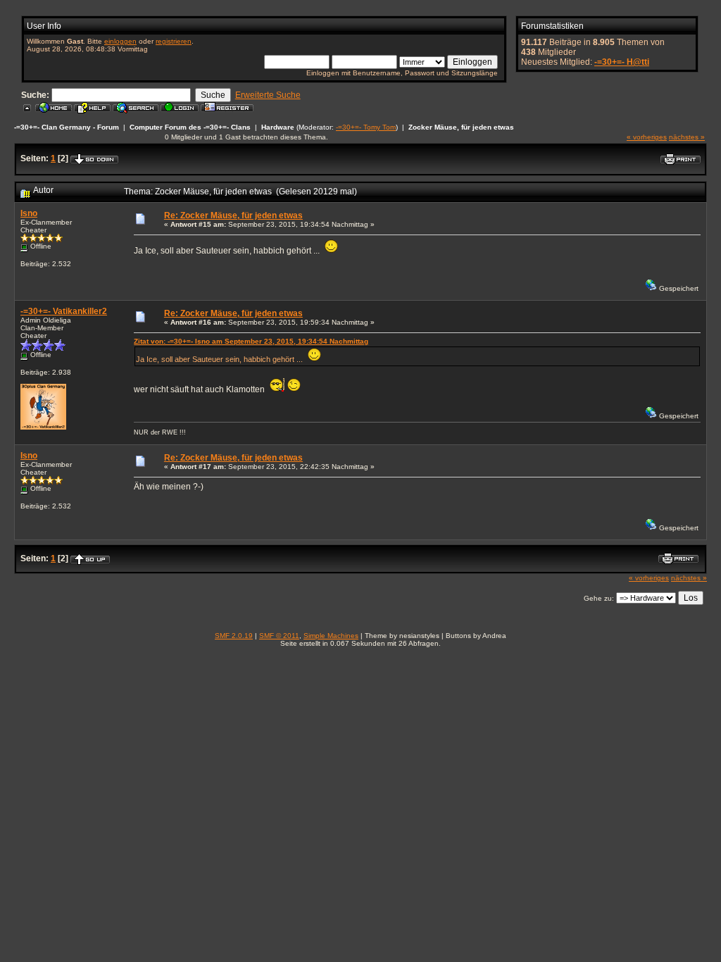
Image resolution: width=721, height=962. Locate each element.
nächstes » (687, 137)
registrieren (174, 41)
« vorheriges (647, 137)
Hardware (277, 127)
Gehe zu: (599, 598)
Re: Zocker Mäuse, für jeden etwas (233, 215)
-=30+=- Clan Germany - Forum (66, 127)
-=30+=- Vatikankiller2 (63, 311)
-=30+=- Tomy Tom (366, 127)
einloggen (120, 41)
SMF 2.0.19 (234, 635)
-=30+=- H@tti (621, 62)
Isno (28, 213)
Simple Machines (330, 635)
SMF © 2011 (279, 635)
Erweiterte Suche (268, 95)
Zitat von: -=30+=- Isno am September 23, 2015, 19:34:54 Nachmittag (251, 341)
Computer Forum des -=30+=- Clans (190, 127)
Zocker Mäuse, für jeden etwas (461, 127)
